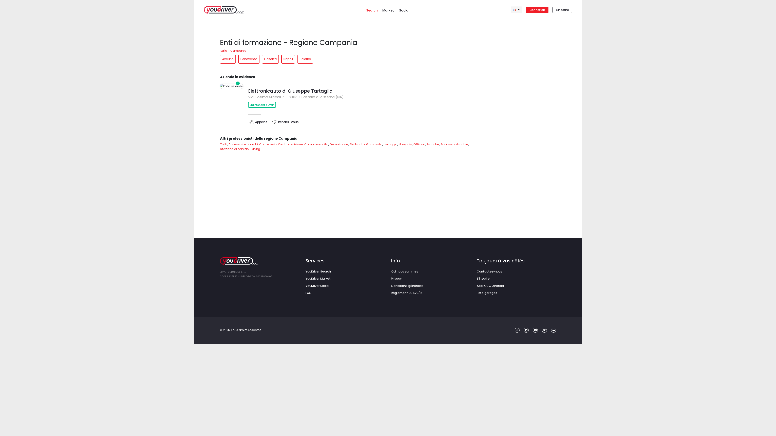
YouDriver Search (318, 271)
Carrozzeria (268, 144)
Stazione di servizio (234, 149)
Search (372, 10)
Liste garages (487, 293)
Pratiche (433, 144)
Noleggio (405, 144)
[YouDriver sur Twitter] (544, 330)
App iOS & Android (490, 286)
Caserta (270, 59)
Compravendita (316, 144)
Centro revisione (290, 144)
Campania (238, 50)
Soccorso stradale (454, 144)
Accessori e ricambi (243, 144)
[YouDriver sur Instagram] (526, 330)
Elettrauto (357, 144)
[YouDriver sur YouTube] (535, 330)
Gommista (374, 144)
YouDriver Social (317, 286)
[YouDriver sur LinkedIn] (553, 330)
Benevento (248, 59)
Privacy (396, 278)
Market (388, 10)
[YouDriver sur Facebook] (517, 330)
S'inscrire (562, 10)
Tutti (223, 144)
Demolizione (339, 144)
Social (404, 10)
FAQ (308, 293)
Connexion (537, 10)
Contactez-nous (489, 271)
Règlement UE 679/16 (407, 293)
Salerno (305, 59)
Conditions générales (407, 286)
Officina (419, 144)
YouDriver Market (318, 278)
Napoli (288, 59)
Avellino (228, 59)
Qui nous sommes (404, 271)
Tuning (255, 149)
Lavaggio (390, 144)
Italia (223, 50)
